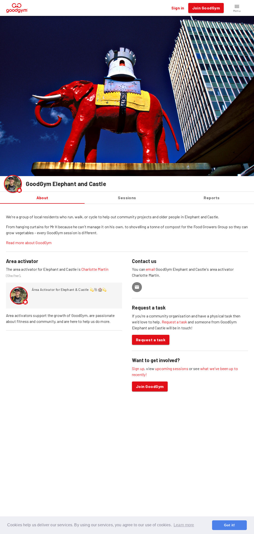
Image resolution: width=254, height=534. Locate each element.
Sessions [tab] (127, 197)
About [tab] (42, 197)
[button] (237, 8)
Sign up (138, 368)
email (151, 269)
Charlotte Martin (94, 269)
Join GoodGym (150, 386)
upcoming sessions (171, 368)
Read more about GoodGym (29, 242)
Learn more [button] (184, 525)
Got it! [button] (229, 525)
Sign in (177, 7)
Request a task (174, 321)
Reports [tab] (212, 197)
